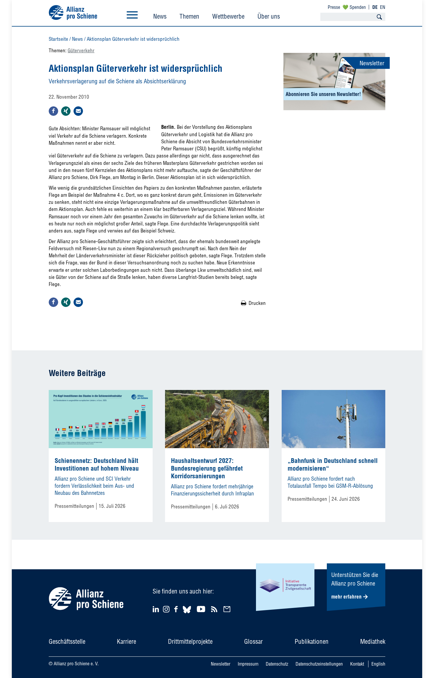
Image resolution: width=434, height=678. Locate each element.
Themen (189, 16)
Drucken (257, 303)
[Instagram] (166, 610)
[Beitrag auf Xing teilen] (66, 111)
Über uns (268, 16)
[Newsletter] (227, 609)
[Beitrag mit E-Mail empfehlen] (78, 111)
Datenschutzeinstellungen (319, 664)
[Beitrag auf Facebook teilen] (53, 111)
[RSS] (215, 609)
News (160, 16)
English (378, 664)
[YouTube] (202, 609)
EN (382, 7)
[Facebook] (177, 609)
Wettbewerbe (228, 16)
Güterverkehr (81, 50)
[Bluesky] (187, 614)
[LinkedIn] (157, 609)
